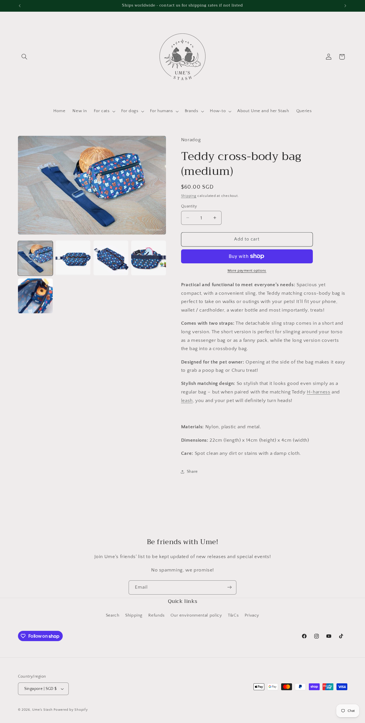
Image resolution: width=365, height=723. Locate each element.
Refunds (156, 615)
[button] (24, 56)
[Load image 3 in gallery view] (111, 258)
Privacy (252, 615)
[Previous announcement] (19, 5)
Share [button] (192, 471)
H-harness (318, 391)
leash (187, 400)
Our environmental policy (196, 615)
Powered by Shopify (71, 710)
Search (112, 615)
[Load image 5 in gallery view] (35, 295)
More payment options (247, 270)
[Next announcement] (345, 5)
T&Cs (233, 615)
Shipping (188, 195)
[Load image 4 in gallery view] (148, 258)
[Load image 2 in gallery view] (73, 258)
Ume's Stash (42, 710)
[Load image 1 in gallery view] (35, 258)
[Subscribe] (229, 587)
